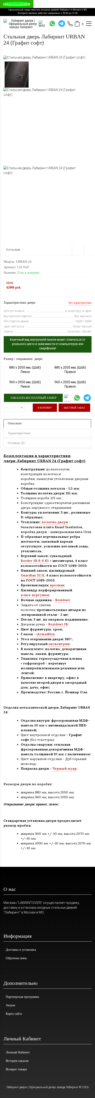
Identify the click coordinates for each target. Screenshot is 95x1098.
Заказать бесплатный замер (33, 397)
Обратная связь (16, 958)
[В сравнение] (89, 249)
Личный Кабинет (18, 1052)
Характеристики (19, 433)
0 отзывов (13, 249)
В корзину (45, 407)
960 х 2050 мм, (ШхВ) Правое (70, 384)
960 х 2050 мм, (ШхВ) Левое (25, 384)
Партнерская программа (22, 997)
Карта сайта (14, 1013)
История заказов (17, 1061)
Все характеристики (80, 302)
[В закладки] (77, 249)
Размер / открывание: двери (23, 359)
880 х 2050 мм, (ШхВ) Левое (25, 370)
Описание (15, 423)
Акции (10, 1005)
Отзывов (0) (16, 443)
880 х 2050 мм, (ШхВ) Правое (70, 370)
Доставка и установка (21, 949)
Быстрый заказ (74, 407)
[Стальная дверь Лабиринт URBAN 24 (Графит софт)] (44, 57)
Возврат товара (16, 1069)
